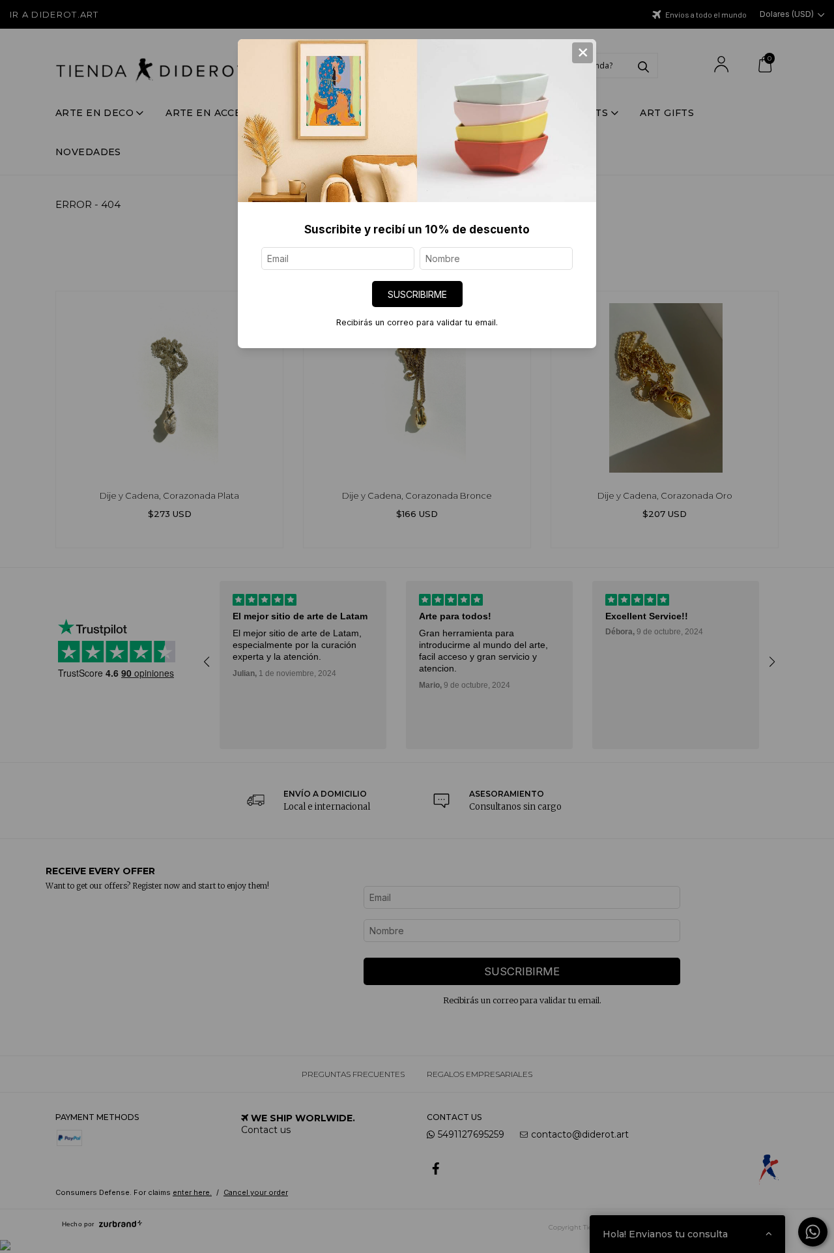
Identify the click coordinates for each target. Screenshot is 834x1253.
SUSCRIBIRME (417, 294)
